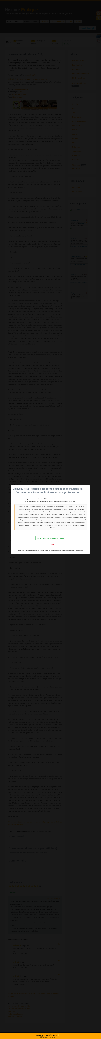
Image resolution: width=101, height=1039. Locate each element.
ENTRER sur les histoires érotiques (50, 538)
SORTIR (51, 545)
